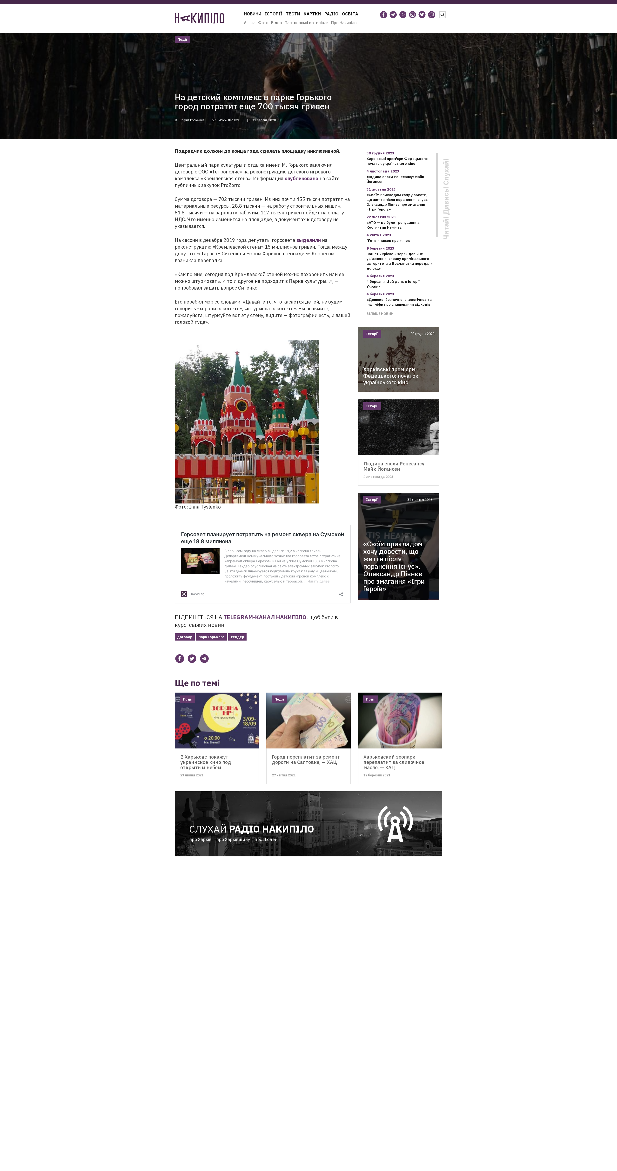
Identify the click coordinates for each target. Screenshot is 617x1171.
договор (184, 637)
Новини (252, 14)
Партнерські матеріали (307, 22)
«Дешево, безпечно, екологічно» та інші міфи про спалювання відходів (399, 302)
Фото (263, 22)
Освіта (350, 14)
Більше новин (380, 313)
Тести (293, 14)
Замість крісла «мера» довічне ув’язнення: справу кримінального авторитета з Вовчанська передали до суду (400, 261)
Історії (273, 14)
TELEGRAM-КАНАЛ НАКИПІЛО (264, 617)
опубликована (301, 178)
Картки (312, 14)
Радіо (331, 14)
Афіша (249, 22)
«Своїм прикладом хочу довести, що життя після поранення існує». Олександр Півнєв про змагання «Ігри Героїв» (397, 202)
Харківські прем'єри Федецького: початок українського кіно (397, 161)
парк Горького (211, 637)
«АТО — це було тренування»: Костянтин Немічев (393, 225)
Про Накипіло (344, 22)
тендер (237, 637)
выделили (308, 240)
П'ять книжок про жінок (388, 240)
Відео (276, 22)
